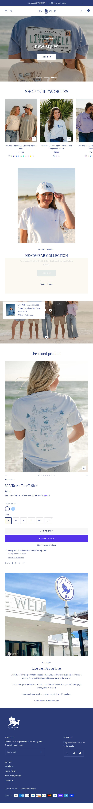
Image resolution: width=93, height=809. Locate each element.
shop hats (46, 57)
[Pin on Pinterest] (15, 563)
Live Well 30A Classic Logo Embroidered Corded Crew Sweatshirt (29, 308)
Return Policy (10, 771)
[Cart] (87, 11)
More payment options (46, 545)
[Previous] (6, 475)
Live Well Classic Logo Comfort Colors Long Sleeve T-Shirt (56, 147)
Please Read (53, 3)
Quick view (29, 315)
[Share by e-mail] (23, 563)
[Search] (11, 11)
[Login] (82, 11)
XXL (39, 520)
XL (31, 520)
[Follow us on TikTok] (80, 753)
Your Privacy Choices (13, 775)
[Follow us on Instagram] (73, 753)
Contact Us (9, 780)
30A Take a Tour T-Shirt (21, 486)
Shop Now (46, 273)
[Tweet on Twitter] (20, 563)
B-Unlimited (10, 480)
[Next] (87, 475)
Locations (9, 766)
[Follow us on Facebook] (67, 753)
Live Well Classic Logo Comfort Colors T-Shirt (21, 147)
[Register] (41, 752)
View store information (16, 558)
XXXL (48, 520)
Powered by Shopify (28, 788)
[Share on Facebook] (12, 563)
